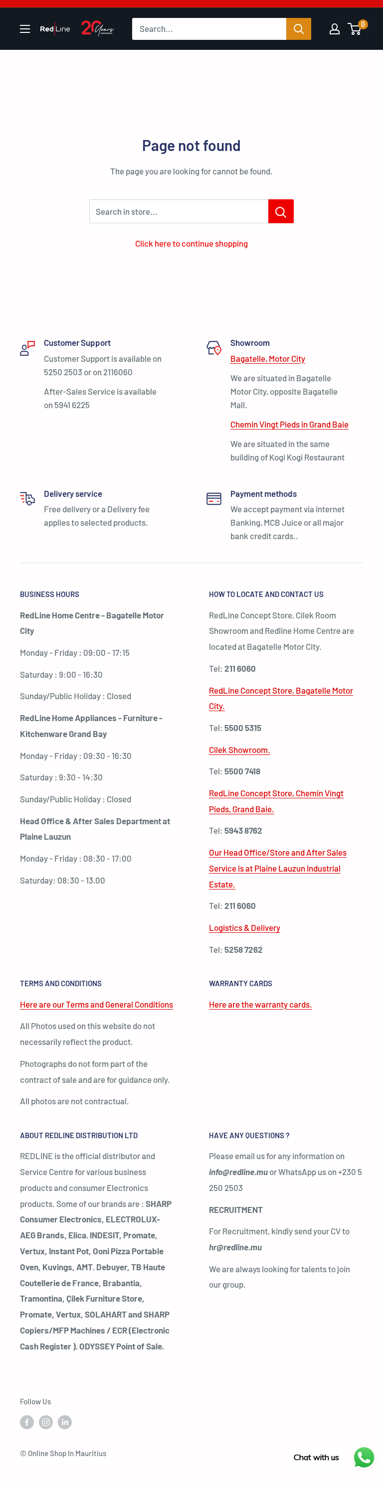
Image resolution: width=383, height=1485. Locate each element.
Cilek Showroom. (239, 749)
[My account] (335, 28)
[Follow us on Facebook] (27, 1421)
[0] (355, 29)
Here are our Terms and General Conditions (96, 1004)
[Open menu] (25, 29)
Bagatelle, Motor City (267, 358)
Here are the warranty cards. (260, 1004)
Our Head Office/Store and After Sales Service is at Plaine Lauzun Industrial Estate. (278, 868)
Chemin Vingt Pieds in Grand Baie (289, 424)
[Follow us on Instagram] (46, 1421)
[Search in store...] (281, 211)
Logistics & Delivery (244, 927)
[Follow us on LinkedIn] (65, 1421)
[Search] (298, 29)
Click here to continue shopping (191, 243)
